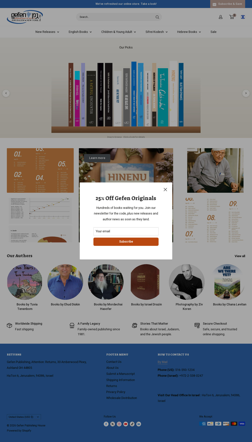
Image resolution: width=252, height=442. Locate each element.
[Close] (165, 189)
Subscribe (126, 241)
